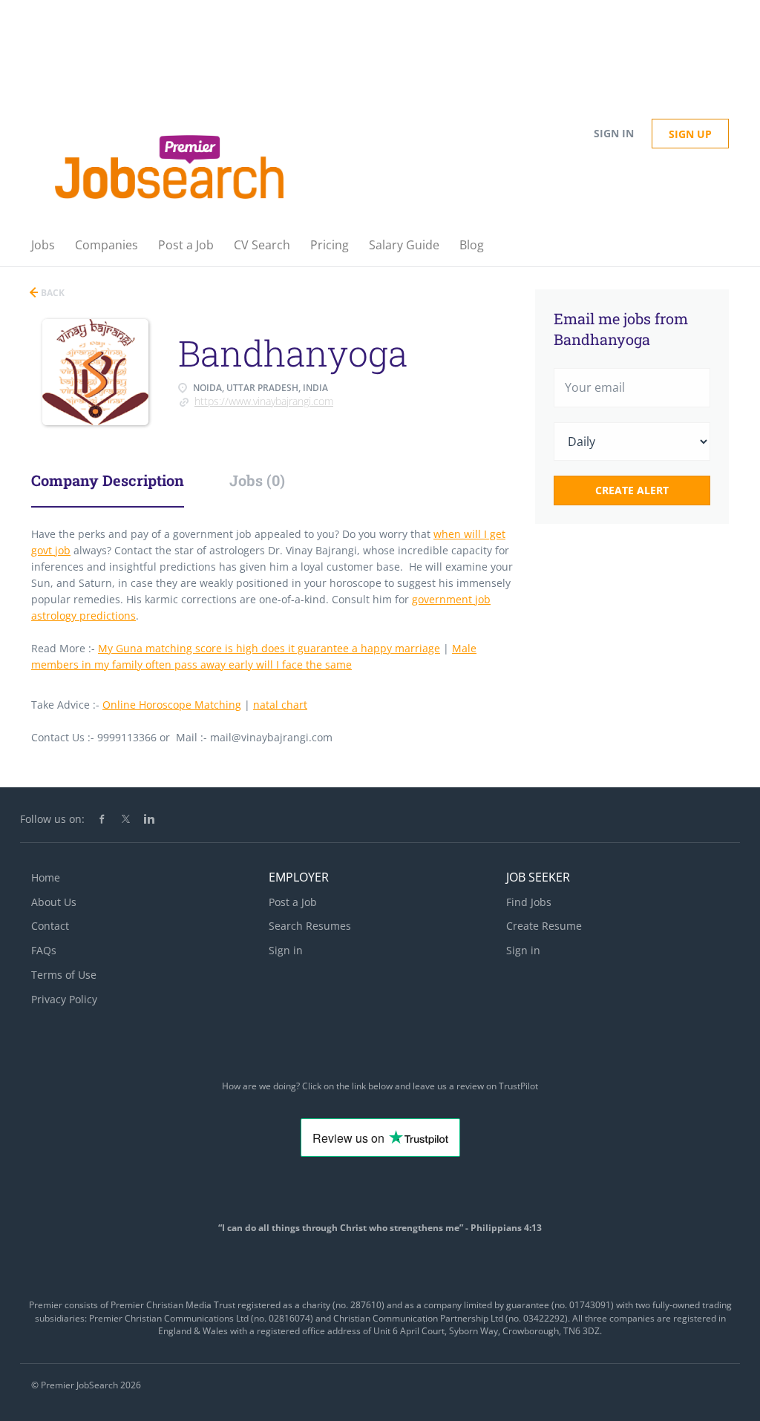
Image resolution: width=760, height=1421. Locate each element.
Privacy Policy (64, 999)
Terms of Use (63, 975)
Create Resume (544, 926)
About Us (53, 902)
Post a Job (293, 902)
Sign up (690, 134)
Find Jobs (528, 902)
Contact (50, 926)
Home (45, 877)
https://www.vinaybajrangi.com (263, 401)
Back (52, 292)
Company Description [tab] (107, 480)
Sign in (614, 133)
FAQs (43, 950)
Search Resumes (310, 926)
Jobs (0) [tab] (257, 480)
